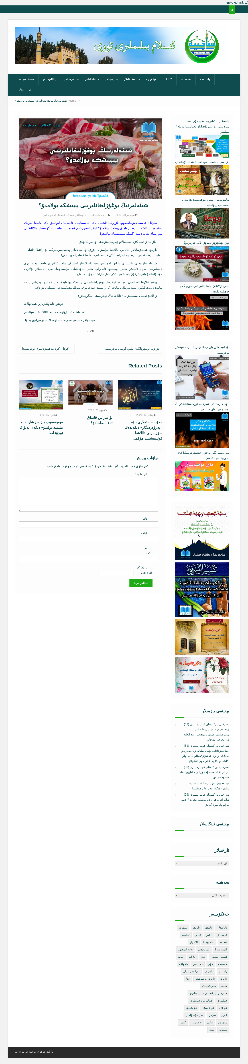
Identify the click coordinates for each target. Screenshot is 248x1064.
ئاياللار (196, 927)
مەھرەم (222, 1022)
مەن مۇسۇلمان (194, 1015)
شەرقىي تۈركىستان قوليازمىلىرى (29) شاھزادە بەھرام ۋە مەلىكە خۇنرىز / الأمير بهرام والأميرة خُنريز (205, 799)
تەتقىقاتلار (130, 79)
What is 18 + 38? (145, 570)
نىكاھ (210, 1022)
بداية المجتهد (185, 949)
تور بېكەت (148, 550)
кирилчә (185, 79)
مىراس (212, 1015)
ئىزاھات (141, 474)
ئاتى (144, 518)
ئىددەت (183, 927)
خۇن (210, 964)
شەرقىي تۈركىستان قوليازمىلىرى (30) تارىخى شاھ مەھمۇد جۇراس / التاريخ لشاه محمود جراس (204, 772)
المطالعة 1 (221, 949)
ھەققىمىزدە (26, 79)
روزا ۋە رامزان (191, 971)
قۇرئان (223, 1007)
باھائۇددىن (204, 949)
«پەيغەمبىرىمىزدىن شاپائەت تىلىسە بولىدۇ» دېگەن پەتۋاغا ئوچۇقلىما (41, 427)
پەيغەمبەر (196, 1022)
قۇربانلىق (191, 1007)
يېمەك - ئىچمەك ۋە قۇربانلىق (58, 215)
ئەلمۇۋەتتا (208, 942)
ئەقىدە (186, 935)
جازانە (192, 956)
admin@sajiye (99, 215)
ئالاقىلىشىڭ (26, 90)
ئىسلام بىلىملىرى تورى (119, 59)
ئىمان (198, 935)
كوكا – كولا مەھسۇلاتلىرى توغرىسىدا (45, 348)
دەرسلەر (69, 79)
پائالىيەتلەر (49, 79)
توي (203, 956)
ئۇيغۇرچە (152, 79)
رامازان (223, 971)
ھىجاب (223, 1029)
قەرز (224, 1015)
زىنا (188, 978)
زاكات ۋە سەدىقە (205, 978)
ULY (169, 79)
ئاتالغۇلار (222, 927)
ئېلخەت (142, 533)
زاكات (223, 978)
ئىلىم (209, 935)
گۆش (183, 1022)
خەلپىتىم (198, 964)
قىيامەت (222, 1000)
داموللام (183, 964)
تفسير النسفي (219, 956)
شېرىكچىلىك (209, 985)
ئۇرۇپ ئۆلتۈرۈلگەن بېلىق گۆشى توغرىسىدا (131, 348)
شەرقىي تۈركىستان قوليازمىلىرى (208, 993)
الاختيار (194, 942)
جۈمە (181, 956)
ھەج (211, 1029)
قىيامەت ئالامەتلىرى (201, 1000)
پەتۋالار (109, 79)
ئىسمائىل (222, 935)
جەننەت (222, 964)
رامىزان (209, 971)
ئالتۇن (208, 927)
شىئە (89, 331)
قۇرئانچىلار (208, 1007)
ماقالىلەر (90, 79)
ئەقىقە (223, 942)
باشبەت (205, 79)
